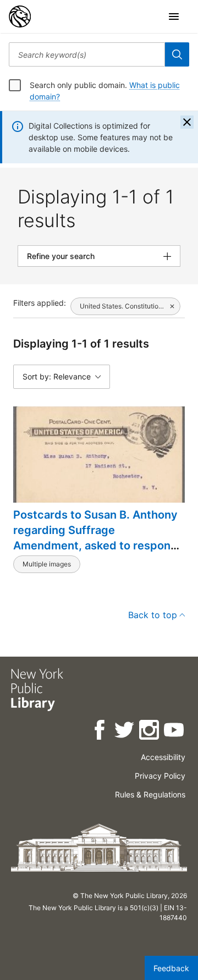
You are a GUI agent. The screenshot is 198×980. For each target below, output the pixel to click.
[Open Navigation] (173, 16)
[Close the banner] (187, 122)
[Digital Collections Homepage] (20, 16)
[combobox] (87, 54)
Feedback (171, 968)
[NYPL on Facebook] (100, 731)
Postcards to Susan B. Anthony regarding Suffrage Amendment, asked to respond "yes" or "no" (95, 538)
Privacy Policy (160, 775)
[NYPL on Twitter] (125, 731)
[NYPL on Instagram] (150, 731)
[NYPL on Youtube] (174, 731)
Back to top (152, 614)
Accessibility (163, 757)
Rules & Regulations (150, 794)
